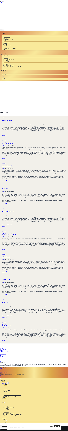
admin (4, 145)
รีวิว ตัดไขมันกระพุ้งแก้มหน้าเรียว (9, 59)
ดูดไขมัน (5, 38)
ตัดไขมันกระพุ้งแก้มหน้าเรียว (8, 39)
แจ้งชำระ (4, 51)
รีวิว (2, 402)
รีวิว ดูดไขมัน (6, 58)
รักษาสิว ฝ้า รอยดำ (7, 42)
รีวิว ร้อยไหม (6, 60)
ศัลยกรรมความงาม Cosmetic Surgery (10, 48)
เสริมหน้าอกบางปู (7, 166)
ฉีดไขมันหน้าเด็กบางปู (8, 211)
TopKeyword (4, 117)
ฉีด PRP (5, 384)
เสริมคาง (5, 43)
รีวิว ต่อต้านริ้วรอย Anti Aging (9, 65)
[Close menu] (0, 378)
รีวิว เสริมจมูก (6, 64)
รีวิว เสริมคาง (6, 63)
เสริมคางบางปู (6, 302)
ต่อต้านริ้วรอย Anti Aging (8, 45)
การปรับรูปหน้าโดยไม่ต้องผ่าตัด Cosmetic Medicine (12, 395)
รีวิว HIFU (5, 69)
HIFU (5, 49)
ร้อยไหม (5, 40)
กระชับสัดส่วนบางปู (7, 120)
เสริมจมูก (5, 44)
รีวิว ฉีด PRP (6, 55)
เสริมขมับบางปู (6, 257)
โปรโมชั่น (4, 33)
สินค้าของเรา (5, 50)
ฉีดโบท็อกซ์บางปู (6, 325)
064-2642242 (2, 2)
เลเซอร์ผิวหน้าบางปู (7, 143)
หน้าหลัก (4, 32)
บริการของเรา (4, 383)
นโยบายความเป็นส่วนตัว (20, 427)
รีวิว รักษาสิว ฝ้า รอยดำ (8, 61)
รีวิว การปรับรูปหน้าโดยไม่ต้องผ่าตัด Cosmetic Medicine (13, 66)
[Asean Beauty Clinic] (3, 27)
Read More (4, 135)
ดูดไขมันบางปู (6, 188)
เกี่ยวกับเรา (4, 70)
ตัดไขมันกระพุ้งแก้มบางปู (9, 234)
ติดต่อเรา (4, 71)
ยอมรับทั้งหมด (57, 426)
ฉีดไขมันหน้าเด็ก (7, 37)
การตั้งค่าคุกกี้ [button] (51, 426)
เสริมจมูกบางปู (6, 279)
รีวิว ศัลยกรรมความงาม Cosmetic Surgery (11, 415)
